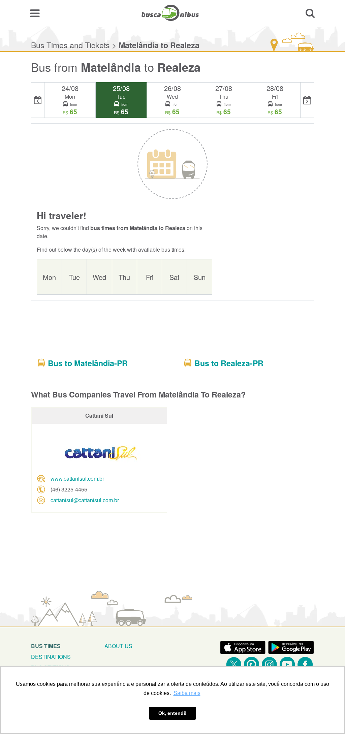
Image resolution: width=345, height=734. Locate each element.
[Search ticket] (310, 13)
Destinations (51, 657)
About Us (118, 646)
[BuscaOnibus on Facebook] (305, 664)
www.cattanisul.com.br (77, 478)
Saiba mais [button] (187, 693)
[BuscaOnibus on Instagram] (269, 664)
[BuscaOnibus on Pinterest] (251, 664)
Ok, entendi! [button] (172, 713)
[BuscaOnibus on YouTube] (287, 664)
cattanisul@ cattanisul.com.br (85, 500)
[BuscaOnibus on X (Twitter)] (234, 664)
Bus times (46, 646)
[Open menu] (35, 13)
